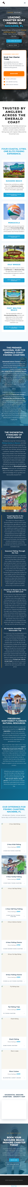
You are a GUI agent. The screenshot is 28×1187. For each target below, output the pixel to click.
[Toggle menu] (24, 2)
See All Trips (13, 45)
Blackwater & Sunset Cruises (12, 1077)
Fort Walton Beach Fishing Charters (14, 328)
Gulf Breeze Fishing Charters (14, 280)
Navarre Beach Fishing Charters (14, 195)
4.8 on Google (14, 12)
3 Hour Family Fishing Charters (12, 883)
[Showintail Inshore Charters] (3, 3)
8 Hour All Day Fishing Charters (13, 981)
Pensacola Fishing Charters (14, 237)
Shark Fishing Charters (10, 1045)
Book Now (14, 74)
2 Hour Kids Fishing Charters (12, 850)
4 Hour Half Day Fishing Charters (13, 916)
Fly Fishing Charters (9, 1013)
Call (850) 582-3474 (14, 40)
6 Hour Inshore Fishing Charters (13, 948)
